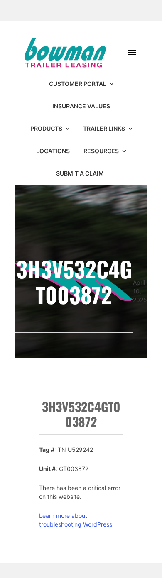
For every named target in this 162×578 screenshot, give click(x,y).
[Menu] (132, 53)
